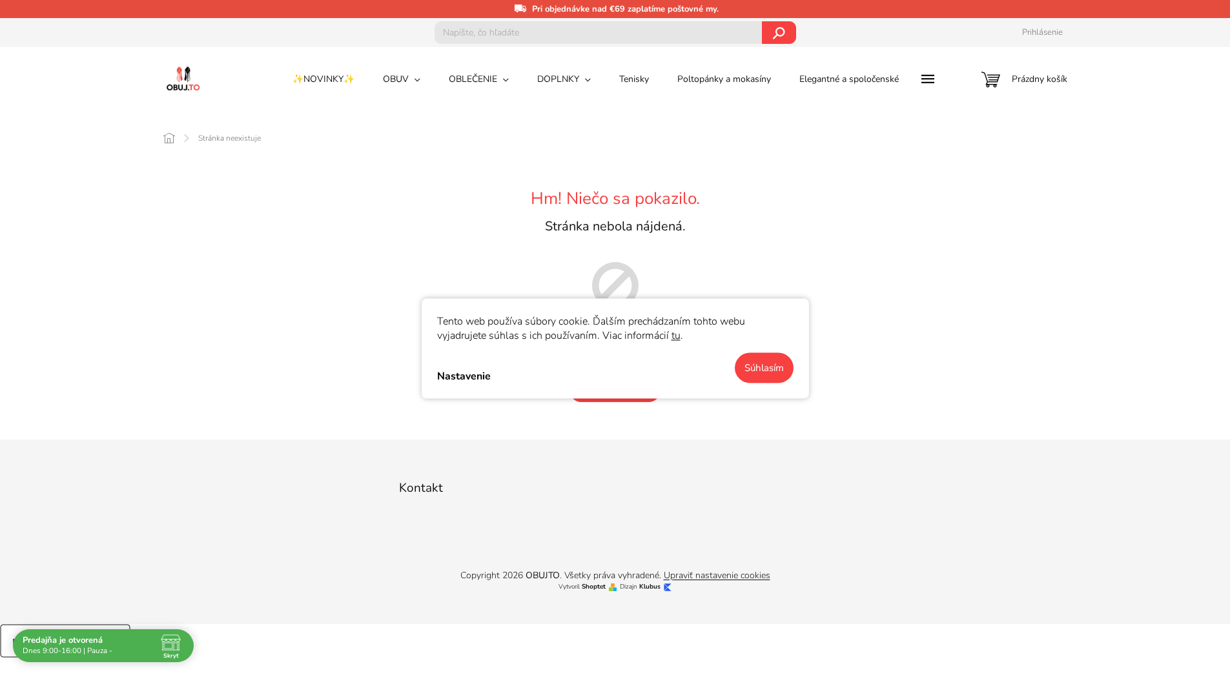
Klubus (650, 587)
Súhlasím (764, 367)
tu (676, 335)
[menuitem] (323, 79)
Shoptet (594, 587)
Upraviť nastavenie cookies (717, 575)
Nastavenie (464, 376)
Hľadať (779, 32)
